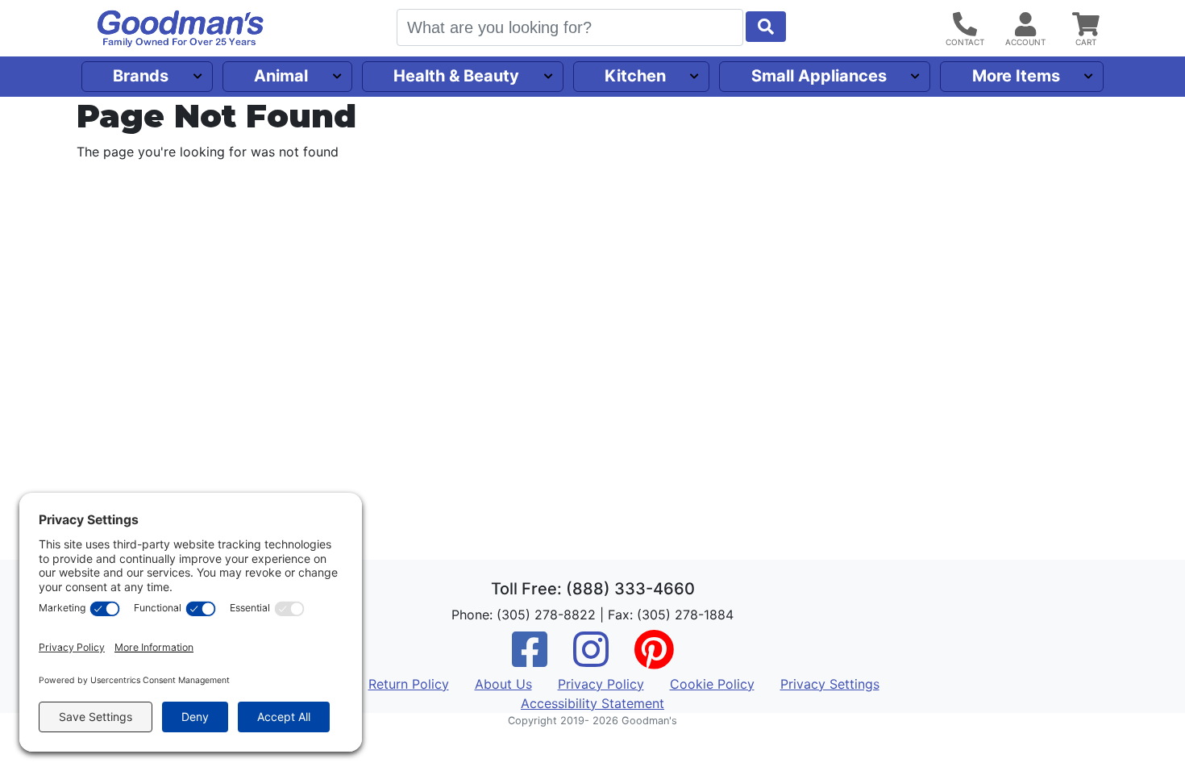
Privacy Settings (829, 684)
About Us (503, 684)
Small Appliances (819, 75)
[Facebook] (529, 660)
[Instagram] (590, 660)
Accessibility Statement (592, 703)
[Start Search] (766, 26)
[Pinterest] (654, 660)
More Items (1016, 75)
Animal (281, 75)
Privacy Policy (601, 684)
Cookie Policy (712, 684)
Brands (140, 75)
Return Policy (408, 684)
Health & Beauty (456, 75)
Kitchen (635, 75)
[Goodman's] (181, 29)
